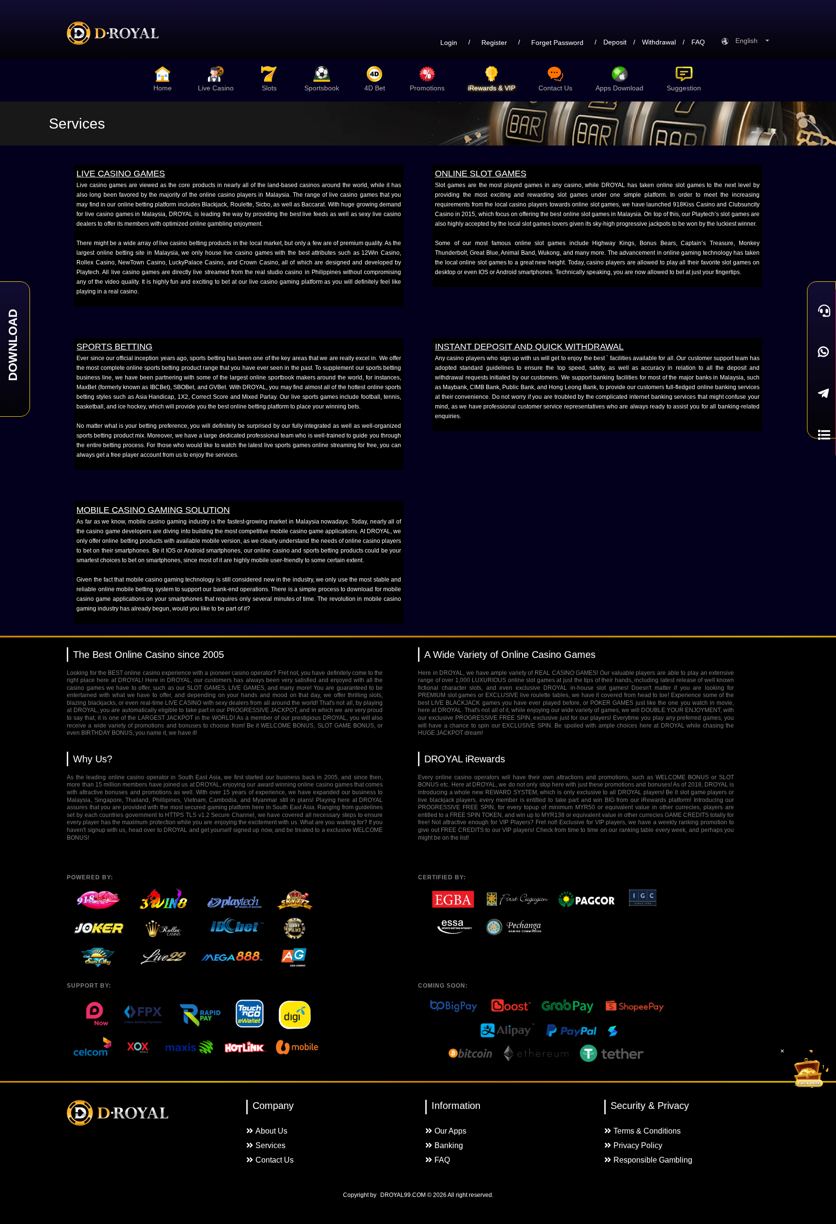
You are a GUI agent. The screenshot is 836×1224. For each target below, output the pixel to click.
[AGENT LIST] (821, 435)
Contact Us (555, 88)
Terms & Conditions (647, 1131)
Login (448, 42)
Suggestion (684, 88)
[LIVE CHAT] (821, 310)
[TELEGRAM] (821, 393)
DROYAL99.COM (403, 1195)
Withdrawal (659, 42)
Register (494, 42)
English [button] (749, 40)
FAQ (698, 42)
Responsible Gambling (652, 1160)
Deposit (615, 42)
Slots (269, 88)
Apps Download (619, 88)
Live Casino (216, 88)
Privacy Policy (637, 1145)
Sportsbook (321, 88)
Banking (448, 1145)
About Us (271, 1131)
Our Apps (450, 1131)
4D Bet (374, 88)
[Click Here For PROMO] (809, 1069)
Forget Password (557, 42)
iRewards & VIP (491, 88)
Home (162, 88)
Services (270, 1145)
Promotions (427, 88)
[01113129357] (821, 352)
